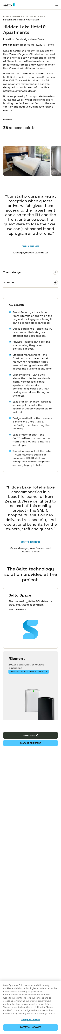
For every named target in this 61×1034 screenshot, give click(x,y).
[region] (30, 1007)
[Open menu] (56, 4)
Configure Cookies (30, 1019)
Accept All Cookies (30, 1027)
